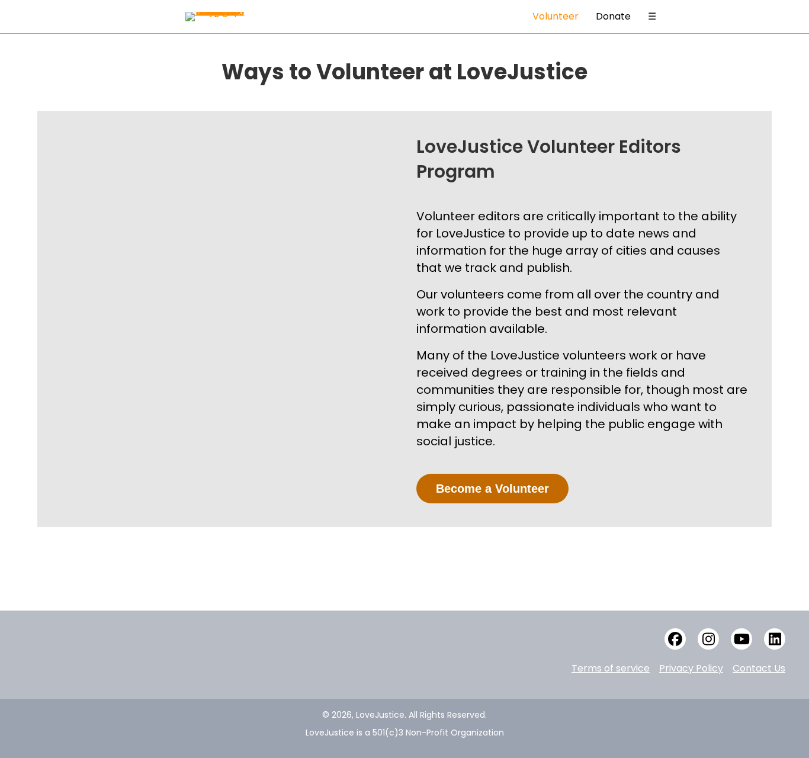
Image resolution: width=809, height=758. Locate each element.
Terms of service (611, 668)
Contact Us (759, 668)
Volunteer (555, 16)
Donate (613, 16)
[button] (675, 639)
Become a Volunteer (492, 488)
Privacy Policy (691, 668)
